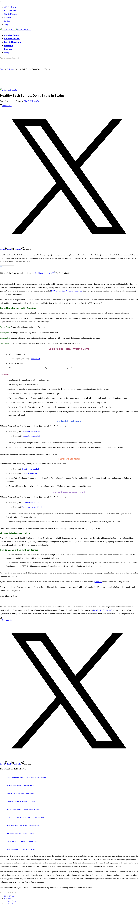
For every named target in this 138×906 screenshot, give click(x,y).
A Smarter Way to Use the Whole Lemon (22, 825)
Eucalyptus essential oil (30, 431)
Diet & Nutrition (10, 14)
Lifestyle (7, 17)
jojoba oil (98, 582)
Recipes (7, 21)
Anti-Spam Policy (10, 901)
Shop (6, 24)
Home (2, 69)
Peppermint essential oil (30, 436)
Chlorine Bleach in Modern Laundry (20, 801)
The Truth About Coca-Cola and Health (21, 841)
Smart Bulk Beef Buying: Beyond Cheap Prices (25, 817)
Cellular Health (10, 10)
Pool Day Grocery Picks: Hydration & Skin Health (26, 777)
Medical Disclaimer (10, 896)
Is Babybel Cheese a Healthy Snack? (20, 785)
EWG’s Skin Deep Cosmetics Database (66, 291)
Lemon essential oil (29, 473)
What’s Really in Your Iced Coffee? (20, 793)
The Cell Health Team (33, 101)
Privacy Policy (8, 898)
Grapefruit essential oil (30, 469)
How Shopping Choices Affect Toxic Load (23, 849)
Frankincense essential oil (31, 507)
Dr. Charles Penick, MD (44, 273)
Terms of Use (9, 903)
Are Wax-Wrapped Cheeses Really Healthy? (23, 809)
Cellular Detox (10, 7)
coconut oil (35, 359)
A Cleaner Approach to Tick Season (20, 833)
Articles (10, 69)
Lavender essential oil (30, 502)
